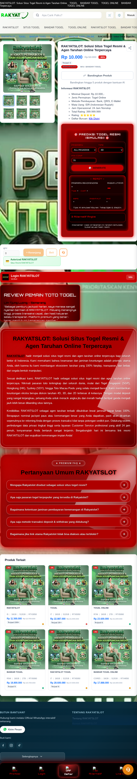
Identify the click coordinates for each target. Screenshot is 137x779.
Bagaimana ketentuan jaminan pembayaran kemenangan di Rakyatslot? (54, 509)
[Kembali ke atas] (129, 761)
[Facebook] (3, 745)
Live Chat (122, 773)
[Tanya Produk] (63, 252)
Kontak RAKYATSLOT (84, 723)
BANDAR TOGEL (89, 3)
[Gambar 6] (34, 113)
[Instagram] (11, 745)
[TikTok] (19, 745)
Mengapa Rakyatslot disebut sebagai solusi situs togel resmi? (48, 485)
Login (41, 773)
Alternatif (95, 773)
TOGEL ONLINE (109, 3)
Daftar (68, 774)
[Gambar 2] (21, 100)
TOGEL (73, 3)
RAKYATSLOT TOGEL (103, 27)
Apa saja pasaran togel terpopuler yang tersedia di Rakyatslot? (49, 497)
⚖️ (119, 15)
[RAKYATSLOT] (14, 15)
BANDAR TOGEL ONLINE (81, 37)
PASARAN (77, 145)
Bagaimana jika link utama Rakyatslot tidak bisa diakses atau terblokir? (54, 534)
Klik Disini (94, 118)
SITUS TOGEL (31, 27)
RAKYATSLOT (11, 27)
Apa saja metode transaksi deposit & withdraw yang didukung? (49, 521)
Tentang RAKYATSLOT (85, 718)
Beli (51, 252)
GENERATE (97, 168)
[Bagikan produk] (129, 48)
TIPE (101, 145)
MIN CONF (76, 156)
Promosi (14, 773)
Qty (5, 248)
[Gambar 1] (8, 100)
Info (130, 277)
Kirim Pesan (15, 729)
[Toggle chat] (128, 769)
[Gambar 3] (34, 100)
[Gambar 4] (8, 113)
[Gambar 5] (21, 113)
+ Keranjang (33, 252)
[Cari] (37, 15)
